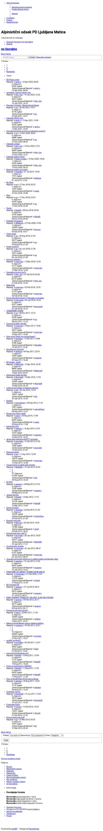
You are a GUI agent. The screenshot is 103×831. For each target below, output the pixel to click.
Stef (36, 649)
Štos (8, 195)
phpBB (14, 829)
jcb (17, 390)
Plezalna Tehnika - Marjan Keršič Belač (22, 105)
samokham (20, 403)
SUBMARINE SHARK (14, 311)
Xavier (9, 208)
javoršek (19, 441)
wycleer (38, 636)
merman (19, 262)
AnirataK (19, 377)
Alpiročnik (10, 285)
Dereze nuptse (12, 452)
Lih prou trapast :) (13, 259)
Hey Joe (19, 95)
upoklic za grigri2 (13, 640)
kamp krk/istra (12, 426)
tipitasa (38, 178)
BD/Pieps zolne (12, 80)
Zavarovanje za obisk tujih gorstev (20, 465)
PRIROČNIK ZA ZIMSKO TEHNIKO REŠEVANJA (25, 572)
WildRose (19, 223)
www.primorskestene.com (17, 653)
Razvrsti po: (26, 735)
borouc (38, 229)
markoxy (19, 625)
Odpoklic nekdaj (13, 144)
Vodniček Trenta (13, 692)
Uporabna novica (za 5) (16, 272)
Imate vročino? (12, 247)
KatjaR (18, 210)
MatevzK (19, 364)
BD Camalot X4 (12, 585)
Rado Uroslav (21, 159)
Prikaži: (6, 735)
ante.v (18, 82)
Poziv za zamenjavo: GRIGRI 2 (19, 666)
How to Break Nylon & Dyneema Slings (22, 679)
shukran (38, 358)
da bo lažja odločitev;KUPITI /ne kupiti (22, 439)
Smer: (48, 735)
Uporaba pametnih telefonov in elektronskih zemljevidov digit (32, 559)
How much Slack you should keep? (20, 336)
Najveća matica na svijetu (17, 170)
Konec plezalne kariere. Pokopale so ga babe (25, 298)
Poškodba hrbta (13, 705)
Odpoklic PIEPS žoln (14, 118)
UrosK (37, 580)
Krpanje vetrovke (13, 520)
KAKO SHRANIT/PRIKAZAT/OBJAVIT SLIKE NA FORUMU (30, 598)
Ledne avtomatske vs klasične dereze (22, 388)
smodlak (19, 642)
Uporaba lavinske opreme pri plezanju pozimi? (25, 131)
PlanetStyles (33, 829)
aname (19, 600)
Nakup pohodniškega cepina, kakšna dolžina (24, 623)
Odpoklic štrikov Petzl (15, 157)
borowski (19, 300)
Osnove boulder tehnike (16, 324)
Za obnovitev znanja (15, 546)
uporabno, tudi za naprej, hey (18, 92)
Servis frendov (12, 508)
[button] (10, 72)
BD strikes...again (13, 362)
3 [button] (7, 69)
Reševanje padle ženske (16, 375)
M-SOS (9, 482)
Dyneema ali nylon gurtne (17, 610)
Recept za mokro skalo (16, 413)
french (18, 707)
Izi (16, 720)
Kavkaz (9, 401)
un (17, 107)
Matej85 (19, 467)
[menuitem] (22, 7)
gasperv (19, 428)
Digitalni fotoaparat (14, 221)
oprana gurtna (12, 495)
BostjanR (19, 694)
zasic (37, 191)
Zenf (37, 529)
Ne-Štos (9, 182)
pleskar (19, 681)
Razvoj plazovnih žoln (15, 717)
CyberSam (39, 516)
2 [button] (7, 67)
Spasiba (19, 172)
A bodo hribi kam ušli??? (16, 533)
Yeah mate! (11, 234)
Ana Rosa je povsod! (14, 349)
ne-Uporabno (9, 49)
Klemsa (19, 523)
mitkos (38, 619)
